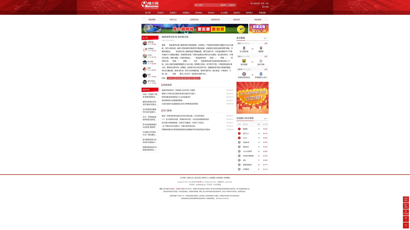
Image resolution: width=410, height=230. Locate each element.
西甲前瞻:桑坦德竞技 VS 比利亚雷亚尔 (176, 97)
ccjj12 (245, 138)
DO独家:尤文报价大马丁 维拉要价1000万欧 (149, 133)
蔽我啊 (245, 129)
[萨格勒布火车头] (260, 74)
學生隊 (192, 78)
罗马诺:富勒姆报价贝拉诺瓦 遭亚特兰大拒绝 (150, 126)
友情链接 (212, 178)
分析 (265, 43)
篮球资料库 (215, 19)
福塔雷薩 (178, 78)
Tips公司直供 (247, 151)
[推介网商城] (194, 25)
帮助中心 (205, 178)
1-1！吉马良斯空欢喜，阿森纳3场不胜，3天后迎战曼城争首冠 (185, 119)
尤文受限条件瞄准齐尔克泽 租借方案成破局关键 (150, 110)
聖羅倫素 (185, 78)
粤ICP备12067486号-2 (222, 198)
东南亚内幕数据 (248, 156)
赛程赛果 (152, 19)
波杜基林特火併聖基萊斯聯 (172, 100)
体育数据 (227, 178)
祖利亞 (198, 78)
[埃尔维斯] (244, 61)
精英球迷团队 (247, 165)
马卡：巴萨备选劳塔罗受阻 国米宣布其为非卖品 (150, 118)
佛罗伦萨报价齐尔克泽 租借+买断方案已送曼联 (149, 103)
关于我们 (183, 178)
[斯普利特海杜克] (244, 74)
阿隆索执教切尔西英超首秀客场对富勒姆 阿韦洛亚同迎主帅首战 (186, 129)
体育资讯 (236, 19)
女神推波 (151, 48)
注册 (267, 3)
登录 (262, 3)
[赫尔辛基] (260, 61)
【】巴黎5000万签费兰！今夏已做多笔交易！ (179, 126)
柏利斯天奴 (171, 78)
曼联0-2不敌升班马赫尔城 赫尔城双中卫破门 (178, 93)
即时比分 (173, 19)
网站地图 (220, 178)
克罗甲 (240, 69)
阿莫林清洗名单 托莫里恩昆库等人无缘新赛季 (150, 148)
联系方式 (190, 178)
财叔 (149, 74)
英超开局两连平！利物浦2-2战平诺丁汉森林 (178, 90)
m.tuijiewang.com (201, 184)
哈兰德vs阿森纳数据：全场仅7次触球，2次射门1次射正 (183, 122)
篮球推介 (178, 189)
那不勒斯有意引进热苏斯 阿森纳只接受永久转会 (150, 141)
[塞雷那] (260, 48)
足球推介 (172, 189)
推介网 (199, 182)
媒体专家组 (151, 81)
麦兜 (244, 160)
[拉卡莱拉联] (244, 48)
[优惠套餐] (259, 25)
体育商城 (257, 19)
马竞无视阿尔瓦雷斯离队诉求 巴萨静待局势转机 (180, 104)
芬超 (239, 56)
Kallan (150, 55)
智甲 (239, 43)
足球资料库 (194, 19)
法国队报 (151, 42)
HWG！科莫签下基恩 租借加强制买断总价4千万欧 (150, 95)
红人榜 (145, 38)
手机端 (266, 7)
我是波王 (246, 147)
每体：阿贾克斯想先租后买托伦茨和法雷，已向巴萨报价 (183, 116)
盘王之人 (246, 133)
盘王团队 (151, 61)
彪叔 (149, 68)
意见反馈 (198, 178)
